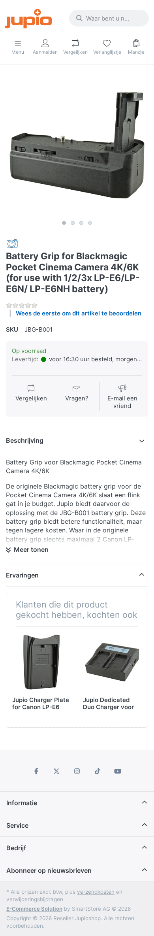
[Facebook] (36, 771)
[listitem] (77, 145)
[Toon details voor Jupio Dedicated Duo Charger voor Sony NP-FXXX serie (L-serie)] (112, 662)
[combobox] (109, 18)
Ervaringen (22, 575)
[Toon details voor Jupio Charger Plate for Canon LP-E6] (41, 662)
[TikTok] (97, 771)
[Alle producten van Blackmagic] (12, 243)
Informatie (21, 803)
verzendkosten (96, 892)
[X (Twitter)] (57, 771)
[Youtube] (117, 771)
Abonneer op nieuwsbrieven (49, 870)
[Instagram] (77, 771)
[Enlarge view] (77, 145)
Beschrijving (24, 440)
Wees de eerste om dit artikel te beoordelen (78, 313)
